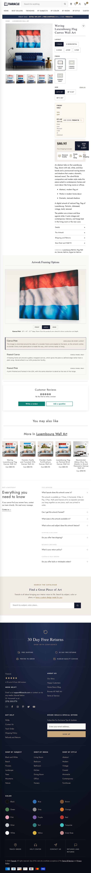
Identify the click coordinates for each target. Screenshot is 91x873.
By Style (76, 11)
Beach (7, 761)
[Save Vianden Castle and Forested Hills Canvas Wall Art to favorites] (32, 444)
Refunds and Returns (12, 737)
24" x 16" (59, 92)
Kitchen (36, 770)
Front (37, 327)
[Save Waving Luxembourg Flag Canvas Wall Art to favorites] (83, 26)
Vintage (65, 766)
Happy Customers (53, 683)
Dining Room (39, 774)
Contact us (6, 509)
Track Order (9, 728)
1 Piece (59, 44)
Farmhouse (66, 783)
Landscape (9, 770)
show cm (82, 87)
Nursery (37, 783)
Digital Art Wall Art (75, 252)
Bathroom (37, 766)
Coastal (65, 770)
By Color (55, 11)
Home (6, 11)
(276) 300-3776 (11, 701)
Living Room (38, 757)
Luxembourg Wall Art (20, 21)
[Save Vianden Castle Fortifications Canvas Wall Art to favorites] (50, 444)
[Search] (65, 3)
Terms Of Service (67, 861)
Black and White (11, 757)
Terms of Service (53, 695)
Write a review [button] (32, 404)
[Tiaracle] (12, 4)
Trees (7, 774)
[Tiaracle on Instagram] (17, 707)
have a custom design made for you (49, 597)
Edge (54, 327)
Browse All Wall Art (54, 691)
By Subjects (43, 11)
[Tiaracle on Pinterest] (23, 707)
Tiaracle (13, 861)
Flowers (8, 766)
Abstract (65, 757)
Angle (46, 327)
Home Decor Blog (54, 687)
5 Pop (77, 50)
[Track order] (71, 4)
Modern (65, 761)
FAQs (7, 720)
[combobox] (41, 3)
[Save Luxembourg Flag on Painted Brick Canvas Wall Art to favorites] (68, 444)
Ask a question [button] (59, 404)
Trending (30, 11)
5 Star (59, 50)
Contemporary (67, 778)
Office (36, 778)
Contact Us (9, 724)
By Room (66, 11)
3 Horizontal (71, 44)
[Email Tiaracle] (6, 707)
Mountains (9, 778)
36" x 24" (70, 92)
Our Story (50, 678)
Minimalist (66, 774)
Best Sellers (17, 11)
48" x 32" (59, 98)
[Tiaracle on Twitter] (28, 707)
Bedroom (37, 761)
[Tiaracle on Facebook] (12, 707)
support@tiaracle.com (22, 692)
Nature (7, 783)
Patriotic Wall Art (63, 252)
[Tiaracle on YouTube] (34, 707)
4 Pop (68, 50)
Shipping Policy (11, 733)
